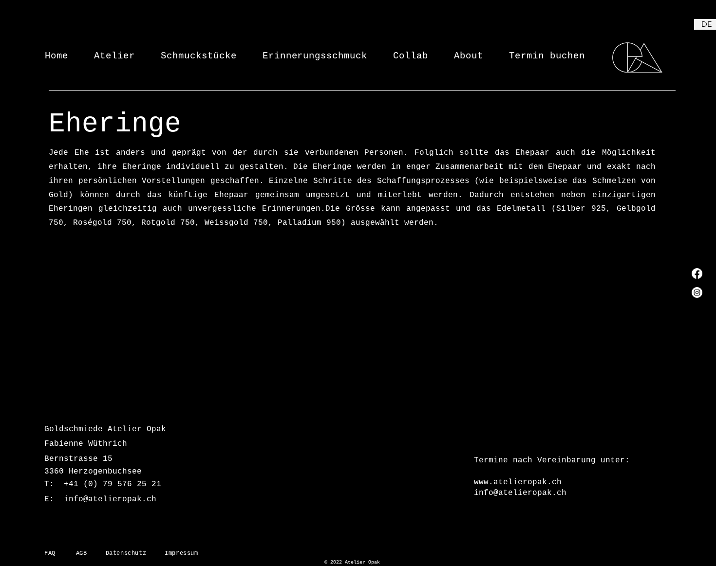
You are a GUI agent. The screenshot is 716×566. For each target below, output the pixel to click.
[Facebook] (697, 273)
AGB (91, 553)
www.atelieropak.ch (518, 482)
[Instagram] (697, 292)
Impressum (181, 553)
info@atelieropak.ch (110, 499)
